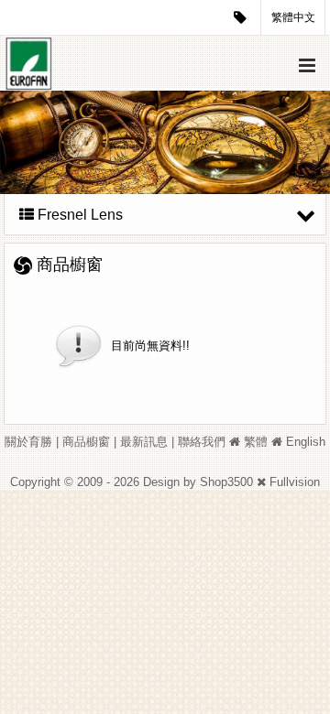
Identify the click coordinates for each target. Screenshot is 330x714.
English (305, 442)
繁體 (256, 442)
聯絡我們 (202, 442)
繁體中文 (293, 17)
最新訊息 (144, 442)
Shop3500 (226, 482)
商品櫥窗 (86, 442)
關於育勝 (28, 442)
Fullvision (295, 482)
